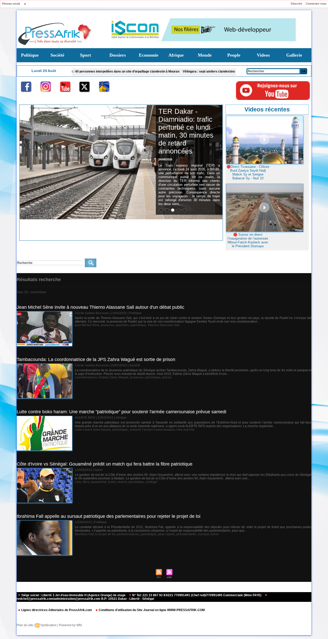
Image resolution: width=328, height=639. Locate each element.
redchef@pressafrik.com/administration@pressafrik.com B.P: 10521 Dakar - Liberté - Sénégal (85, 599)
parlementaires (128, 534)
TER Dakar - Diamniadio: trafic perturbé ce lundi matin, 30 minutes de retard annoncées (185, 131)
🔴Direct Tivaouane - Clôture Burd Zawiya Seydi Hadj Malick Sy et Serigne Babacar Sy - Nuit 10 (248, 172)
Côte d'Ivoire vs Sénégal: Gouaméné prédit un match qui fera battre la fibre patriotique (104, 464)
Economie (148, 55)
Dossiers (117, 55)
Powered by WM (70, 625)
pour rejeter (166, 534)
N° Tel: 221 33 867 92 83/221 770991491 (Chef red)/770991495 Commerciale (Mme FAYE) (196, 595)
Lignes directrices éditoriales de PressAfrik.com (56, 610)
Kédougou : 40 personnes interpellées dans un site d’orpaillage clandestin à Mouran (93, 71)
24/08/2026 (165, 159)
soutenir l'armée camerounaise (152, 429)
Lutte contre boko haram (93, 429)
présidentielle (186, 534)
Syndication (48, 625)
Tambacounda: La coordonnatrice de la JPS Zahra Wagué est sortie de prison (96, 359)
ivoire (112, 482)
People (233, 55)
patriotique (138, 325)
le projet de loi (105, 534)
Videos (263, 55)
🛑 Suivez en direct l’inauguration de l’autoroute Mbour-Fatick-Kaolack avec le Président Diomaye (248, 240)
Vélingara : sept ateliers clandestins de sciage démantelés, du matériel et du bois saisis (221, 71)
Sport (85, 55)
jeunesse (107, 325)
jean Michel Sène (87, 325)
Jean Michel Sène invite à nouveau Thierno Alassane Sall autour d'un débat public (100, 307)
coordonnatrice (86, 377)
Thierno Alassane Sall (163, 325)
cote (78, 482)
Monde (205, 55)
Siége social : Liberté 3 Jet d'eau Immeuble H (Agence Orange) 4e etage (73, 595)
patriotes (122, 325)
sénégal (151, 482)
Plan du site (25, 625)
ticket (214, 534)
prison (166, 377)
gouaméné (98, 482)
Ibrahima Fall (84, 534)
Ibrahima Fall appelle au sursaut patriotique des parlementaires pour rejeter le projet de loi (108, 516)
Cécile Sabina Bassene (92, 313)
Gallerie (294, 55)
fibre (86, 482)
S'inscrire (296, 3)
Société (57, 55)
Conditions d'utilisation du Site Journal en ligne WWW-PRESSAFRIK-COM (151, 610)
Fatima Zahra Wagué (114, 377)
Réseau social (11, 3)
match (122, 482)
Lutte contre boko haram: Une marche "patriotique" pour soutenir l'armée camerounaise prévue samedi (121, 411)
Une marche (185, 429)
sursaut (203, 534)
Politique (30, 55)
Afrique (176, 55)
